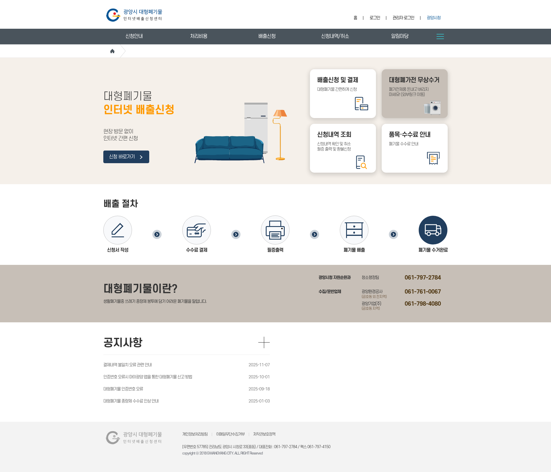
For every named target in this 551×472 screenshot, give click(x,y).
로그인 (375, 18)
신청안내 (134, 36)
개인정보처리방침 (194, 434)
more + (264, 342)
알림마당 (399, 36)
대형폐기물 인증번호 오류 (123, 389)
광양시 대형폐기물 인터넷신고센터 (134, 15)
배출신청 (267, 36)
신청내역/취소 (335, 36)
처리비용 (198, 36)
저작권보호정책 (264, 434)
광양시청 (434, 18)
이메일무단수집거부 (230, 434)
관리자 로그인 (403, 18)
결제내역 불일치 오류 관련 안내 (127, 365)
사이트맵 (440, 36)
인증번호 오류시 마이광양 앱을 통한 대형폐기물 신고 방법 (147, 377)
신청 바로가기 (122, 156)
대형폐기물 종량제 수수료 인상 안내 (130, 401)
